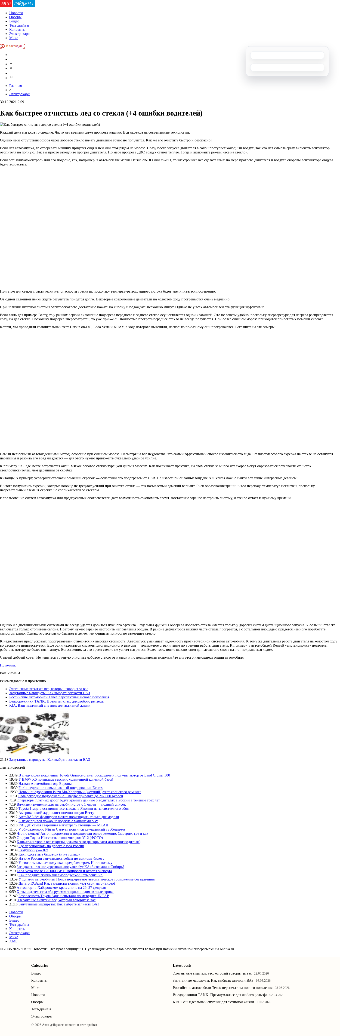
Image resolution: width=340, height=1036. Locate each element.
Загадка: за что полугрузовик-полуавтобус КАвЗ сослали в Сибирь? (70, 867)
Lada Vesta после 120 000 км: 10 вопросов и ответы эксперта (64, 871)
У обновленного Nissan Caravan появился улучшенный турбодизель (71, 829)
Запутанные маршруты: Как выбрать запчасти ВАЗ (49, 693)
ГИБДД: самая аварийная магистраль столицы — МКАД (63, 825)
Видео (14, 21)
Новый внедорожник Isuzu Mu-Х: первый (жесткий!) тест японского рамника (80, 792)
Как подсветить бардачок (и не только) (49, 854)
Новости (16, 13)
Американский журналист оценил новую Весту (56, 813)
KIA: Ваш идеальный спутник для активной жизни (49, 705)
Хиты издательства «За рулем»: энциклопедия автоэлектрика (65, 892)
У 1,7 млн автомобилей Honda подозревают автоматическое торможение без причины (87, 879)
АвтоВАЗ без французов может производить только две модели (69, 817)
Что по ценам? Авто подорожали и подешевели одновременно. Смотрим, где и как (82, 833)
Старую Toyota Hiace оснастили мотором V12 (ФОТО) (60, 838)
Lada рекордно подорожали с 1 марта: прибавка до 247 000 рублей (70, 796)
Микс (13, 38)
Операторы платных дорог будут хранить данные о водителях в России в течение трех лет (88, 800)
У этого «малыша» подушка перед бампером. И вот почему (65, 863)
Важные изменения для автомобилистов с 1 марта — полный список (71, 804)
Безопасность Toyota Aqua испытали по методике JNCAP (64, 896)
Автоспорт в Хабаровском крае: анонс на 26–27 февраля (61, 887)
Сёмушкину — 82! (33, 850)
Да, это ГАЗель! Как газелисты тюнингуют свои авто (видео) (67, 883)
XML (13, 941)
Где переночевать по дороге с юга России (51, 846)
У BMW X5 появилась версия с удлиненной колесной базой (66, 779)
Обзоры (15, 17)
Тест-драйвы (19, 25)
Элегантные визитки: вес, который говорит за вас (48, 689)
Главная (15, 86)
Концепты (17, 29)
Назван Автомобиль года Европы (45, 783)
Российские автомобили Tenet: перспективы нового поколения (59, 697)
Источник (8, 665)
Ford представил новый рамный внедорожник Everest (61, 788)
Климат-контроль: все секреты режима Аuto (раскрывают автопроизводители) (78, 842)
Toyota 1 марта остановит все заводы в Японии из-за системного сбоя (74, 808)
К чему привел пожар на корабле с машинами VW (58, 821)
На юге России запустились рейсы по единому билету (61, 858)
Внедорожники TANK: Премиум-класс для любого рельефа (56, 701)
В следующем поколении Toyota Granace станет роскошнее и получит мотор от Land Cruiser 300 (94, 775)
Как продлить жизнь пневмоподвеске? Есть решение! (61, 875)
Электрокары (19, 34)
